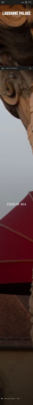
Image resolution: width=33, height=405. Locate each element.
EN (23, 2)
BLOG (29, 2)
